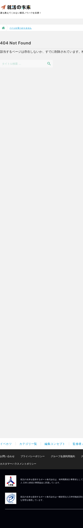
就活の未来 (15, 7)
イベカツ (6, 443)
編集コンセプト (55, 443)
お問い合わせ (7, 456)
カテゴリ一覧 (28, 443)
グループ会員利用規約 (63, 456)
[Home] (3, 28)
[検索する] (49, 63)
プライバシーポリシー (33, 456)
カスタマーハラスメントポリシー (18, 463)
